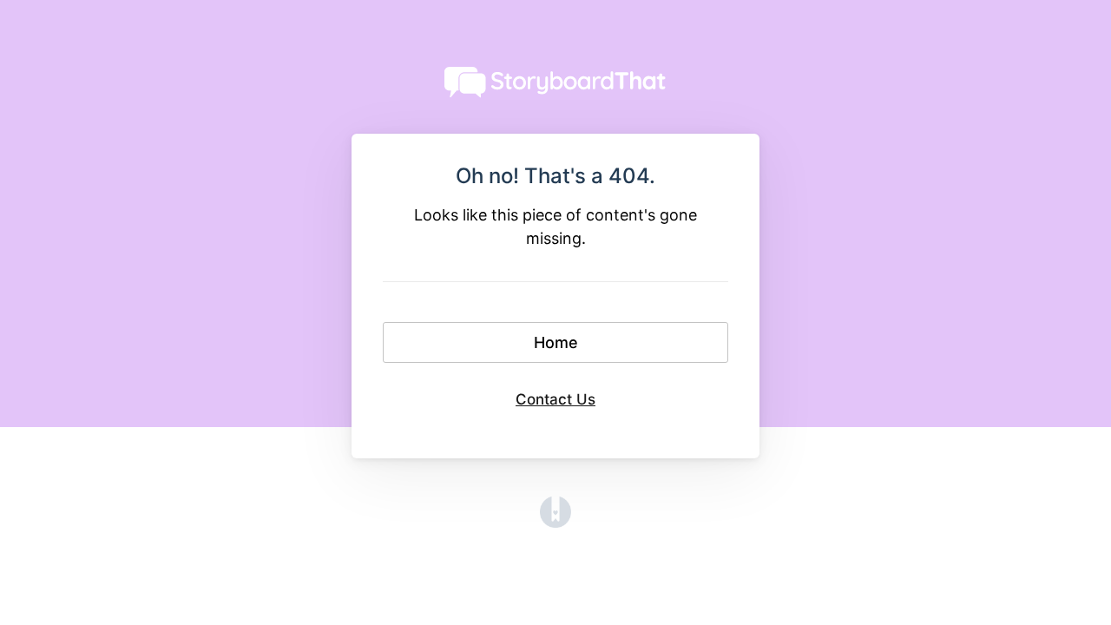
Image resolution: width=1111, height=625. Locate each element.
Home (556, 342)
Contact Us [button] (555, 399)
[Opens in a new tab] (555, 522)
